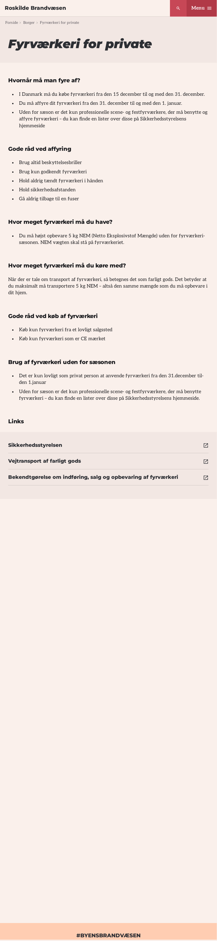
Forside (11, 22)
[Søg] (178, 8)
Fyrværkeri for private (59, 22)
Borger (29, 22)
